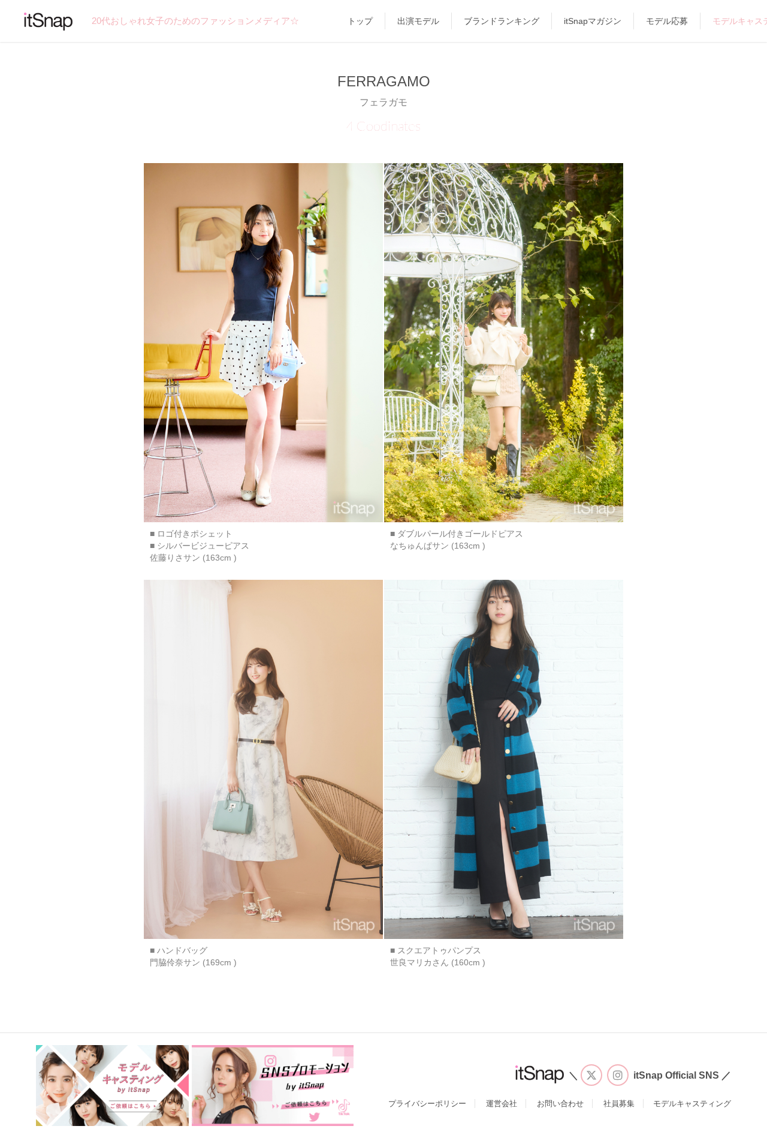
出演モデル (418, 21)
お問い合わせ (560, 1103)
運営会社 (501, 1103)
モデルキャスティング (692, 1103)
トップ (360, 21)
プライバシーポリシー (427, 1103)
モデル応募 (667, 21)
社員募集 (619, 1103)
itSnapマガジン (592, 21)
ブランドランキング (501, 21)
